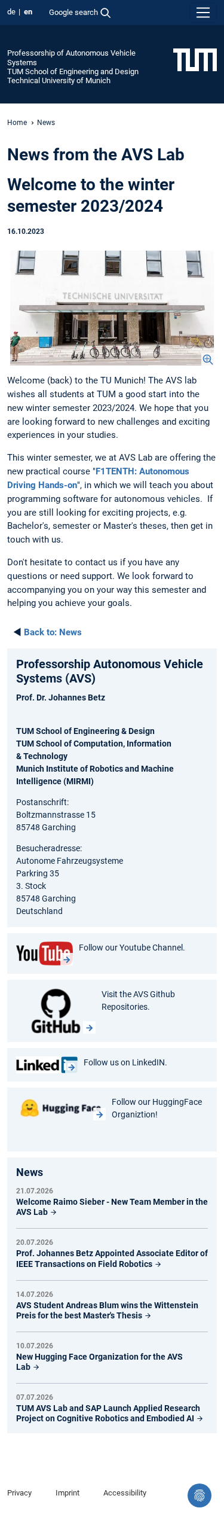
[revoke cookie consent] (199, 1495)
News (53, 632)
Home (17, 122)
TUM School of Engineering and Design (73, 71)
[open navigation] (203, 12)
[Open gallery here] (112, 308)
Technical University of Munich (59, 80)
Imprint (67, 1492)
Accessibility (124, 1492)
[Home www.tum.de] (195, 59)
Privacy (19, 1492)
